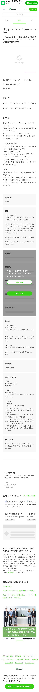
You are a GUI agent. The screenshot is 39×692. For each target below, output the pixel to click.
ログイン (25, 9)
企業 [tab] (6, 20)
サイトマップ (19, 629)
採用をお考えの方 (8, 622)
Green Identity (29, 629)
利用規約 (35, 626)
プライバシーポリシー (29, 622)
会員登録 (33, 9)
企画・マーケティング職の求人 (14, 595)
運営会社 (18, 622)
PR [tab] (32, 20)
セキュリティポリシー (8, 626)
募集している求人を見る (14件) (19, 686)
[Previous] (6, 60)
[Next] (33, 60)
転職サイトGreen (6, 643)
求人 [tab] (19, 20)
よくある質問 (9, 629)
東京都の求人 (7, 586)
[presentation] (19, 14)
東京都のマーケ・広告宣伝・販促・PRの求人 (19, 591)
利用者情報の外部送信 (24, 626)
